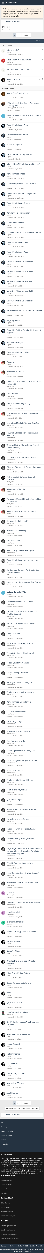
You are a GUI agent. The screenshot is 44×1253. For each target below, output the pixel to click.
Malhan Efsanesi (14, 1054)
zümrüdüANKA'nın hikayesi (18, 1012)
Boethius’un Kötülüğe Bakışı (18, 403)
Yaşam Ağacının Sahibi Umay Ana (21, 750)
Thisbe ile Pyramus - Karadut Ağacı (21, 829)
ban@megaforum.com (8, 1230)
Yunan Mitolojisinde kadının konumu (22, 560)
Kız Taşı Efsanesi (13, 1063)
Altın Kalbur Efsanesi (15, 1083)
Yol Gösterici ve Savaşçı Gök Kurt (20, 643)
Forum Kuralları (6, 1180)
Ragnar (9, 127)
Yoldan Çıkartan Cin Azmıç (18, 663)
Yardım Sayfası (6, 1189)
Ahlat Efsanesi (13, 1093)
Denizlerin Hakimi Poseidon (18, 213)
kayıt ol (33, 11)
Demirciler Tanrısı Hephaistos (19, 154)
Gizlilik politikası (6, 1135)
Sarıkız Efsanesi (13, 1044)
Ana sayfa (4, 1144)
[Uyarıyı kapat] (40, 9)
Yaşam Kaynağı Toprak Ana (18, 672)
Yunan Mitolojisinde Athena (18, 203)
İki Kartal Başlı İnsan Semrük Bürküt (22, 809)
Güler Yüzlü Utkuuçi (15, 770)
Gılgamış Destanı (14, 320)
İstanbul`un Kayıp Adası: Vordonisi (21, 931)
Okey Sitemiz (5, 1203)
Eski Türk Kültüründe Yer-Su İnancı (21, 457)
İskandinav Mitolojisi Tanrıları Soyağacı (23, 423)
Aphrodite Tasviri (14, 540)
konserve (10, 1015)
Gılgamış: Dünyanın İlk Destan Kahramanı (24, 467)
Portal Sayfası (5, 1207)
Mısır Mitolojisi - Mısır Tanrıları (19, 69)
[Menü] (2, 2)
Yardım (3, 1140)
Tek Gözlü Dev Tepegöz (16, 711)
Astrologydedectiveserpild (15, 108)
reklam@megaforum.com (9, 1234)
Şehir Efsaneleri (13, 912)
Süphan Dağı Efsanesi (16, 1073)
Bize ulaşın (4, 1127)
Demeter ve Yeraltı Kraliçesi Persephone (24, 232)
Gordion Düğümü (14, 144)
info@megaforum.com (8, 1226)
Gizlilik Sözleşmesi (7, 1184)
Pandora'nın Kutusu (15, 371)
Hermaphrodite (13, 941)
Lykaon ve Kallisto (14, 1002)
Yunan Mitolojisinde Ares (17, 125)
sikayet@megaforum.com (10, 1238)
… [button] (17, 35)
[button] (21, 1122)
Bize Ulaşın (4, 1193)
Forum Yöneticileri (7, 1211)
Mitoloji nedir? (13, 50)
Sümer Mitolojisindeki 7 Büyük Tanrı (22, 193)
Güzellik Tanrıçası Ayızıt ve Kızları (20, 863)
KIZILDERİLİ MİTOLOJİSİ (16, 592)
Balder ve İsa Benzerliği (16, 531)
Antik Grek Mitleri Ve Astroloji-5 (20, 261)
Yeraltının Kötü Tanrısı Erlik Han (20, 780)
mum (8, 81)
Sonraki (25, 35)
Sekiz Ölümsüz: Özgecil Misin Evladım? (23, 873)
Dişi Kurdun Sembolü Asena (18, 731)
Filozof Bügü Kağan (15, 721)
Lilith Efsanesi (12, 394)
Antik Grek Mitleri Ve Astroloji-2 (20, 291)
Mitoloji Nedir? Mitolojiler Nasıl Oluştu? (23, 164)
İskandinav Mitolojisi (15, 922)
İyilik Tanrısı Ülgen (14, 799)
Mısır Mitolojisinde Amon (17, 135)
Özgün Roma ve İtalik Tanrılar (19, 983)
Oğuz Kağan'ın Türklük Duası (19, 60)
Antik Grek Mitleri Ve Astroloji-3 (20, 281)
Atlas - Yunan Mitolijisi (16, 489)
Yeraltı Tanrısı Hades (15, 222)
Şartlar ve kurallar (7, 1131)
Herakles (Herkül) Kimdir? (17, 521)
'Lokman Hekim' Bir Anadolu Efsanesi (22, 413)
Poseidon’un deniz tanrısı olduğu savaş (23, 902)
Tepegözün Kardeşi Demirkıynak (20, 653)
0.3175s (41, 1250)
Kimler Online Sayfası (8, 1216)
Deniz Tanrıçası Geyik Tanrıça (19, 702)
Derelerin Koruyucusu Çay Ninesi (21, 838)
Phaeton (10, 362)
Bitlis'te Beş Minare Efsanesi (18, 1034)
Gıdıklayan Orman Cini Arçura (19, 682)
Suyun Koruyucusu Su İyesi (18, 819)
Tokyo (9, 364)
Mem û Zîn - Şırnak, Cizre (17, 93)
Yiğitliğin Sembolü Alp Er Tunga (20, 601)
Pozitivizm (10, 118)
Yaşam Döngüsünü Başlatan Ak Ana (22, 760)
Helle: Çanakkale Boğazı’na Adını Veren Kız (24, 115)
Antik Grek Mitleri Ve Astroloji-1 (20, 301)
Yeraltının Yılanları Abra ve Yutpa (20, 692)
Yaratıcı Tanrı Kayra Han (17, 790)
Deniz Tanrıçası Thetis (16, 174)
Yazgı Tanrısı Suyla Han (16, 741)
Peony (9, 52)
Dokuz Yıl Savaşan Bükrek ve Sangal (22, 624)
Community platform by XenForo (21, 1246)
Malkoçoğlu (10, 895)
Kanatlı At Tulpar (14, 633)
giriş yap (8, 13)
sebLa (8, 562)
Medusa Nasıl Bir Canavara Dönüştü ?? (23, 511)
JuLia (8, 95)
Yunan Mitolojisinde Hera (17, 242)
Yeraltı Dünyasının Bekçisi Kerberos (22, 183)
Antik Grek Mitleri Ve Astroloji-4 (20, 271)
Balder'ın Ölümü (14, 951)
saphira (9, 924)
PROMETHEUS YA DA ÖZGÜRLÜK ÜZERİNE (24, 310)
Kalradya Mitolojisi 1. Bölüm (18, 352)
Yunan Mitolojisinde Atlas (17, 252)
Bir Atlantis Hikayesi (15, 342)
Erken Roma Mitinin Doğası (18, 973)
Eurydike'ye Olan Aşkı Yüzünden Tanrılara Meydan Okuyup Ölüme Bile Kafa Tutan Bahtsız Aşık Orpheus (24, 851)
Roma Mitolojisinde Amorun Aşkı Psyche (24, 582)
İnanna (10, 993)
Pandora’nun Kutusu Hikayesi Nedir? (22, 883)
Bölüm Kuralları (13, 79)
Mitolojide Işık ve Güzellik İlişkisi (20, 550)
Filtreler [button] (38, 41)
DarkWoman (11, 354)
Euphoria (10, 62)
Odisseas (10, 892)
